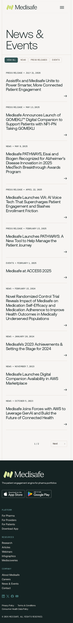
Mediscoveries (10, 560)
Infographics (9, 556)
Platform (7, 510)
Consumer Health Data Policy (15, 609)
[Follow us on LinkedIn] (3, 596)
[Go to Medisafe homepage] (23, 475)
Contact (6, 588)
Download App (10, 528)
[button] (62, 7)
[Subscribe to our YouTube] (17, 596)
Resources (8, 537)
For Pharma (8, 515)
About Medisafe (11, 575)
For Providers (9, 520)
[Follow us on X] (7, 596)
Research (7, 543)
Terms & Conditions (27, 606)
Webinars (7, 551)
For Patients (8, 524)
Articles (6, 547)
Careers (6, 579)
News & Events (10, 583)
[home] (21, 7)
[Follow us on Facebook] (12, 596)
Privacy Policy (8, 606)
